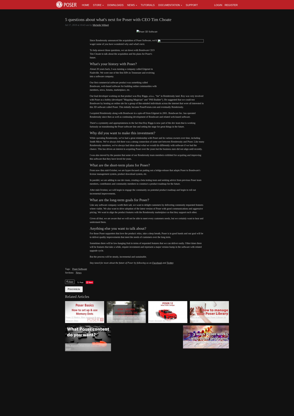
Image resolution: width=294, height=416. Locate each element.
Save (91, 282)
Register (231, 5)
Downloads (115, 5)
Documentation (169, 5)
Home (85, 5)
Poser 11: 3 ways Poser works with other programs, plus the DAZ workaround (202, 344)
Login (218, 5)
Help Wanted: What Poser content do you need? (85, 347)
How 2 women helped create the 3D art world (125, 319)
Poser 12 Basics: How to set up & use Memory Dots (83, 319)
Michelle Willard (101, 25)
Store (97, 5)
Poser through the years (160, 320)
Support (192, 5)
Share (70, 282)
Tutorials (148, 5)
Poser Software (79, 269)
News (131, 5)
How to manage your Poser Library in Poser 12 (208, 319)
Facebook (157, 263)
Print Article (74, 289)
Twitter (170, 263)
